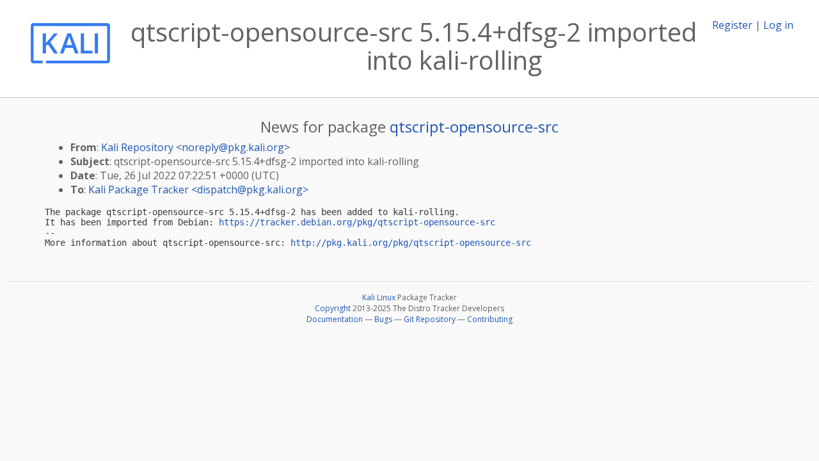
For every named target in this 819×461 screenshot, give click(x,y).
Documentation (334, 319)
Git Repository (430, 319)
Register (732, 25)
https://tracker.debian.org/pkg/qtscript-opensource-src (357, 222)
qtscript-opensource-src (474, 126)
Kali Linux (378, 297)
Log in (778, 25)
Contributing (490, 319)
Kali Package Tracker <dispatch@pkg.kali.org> (198, 189)
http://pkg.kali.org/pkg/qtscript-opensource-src (410, 243)
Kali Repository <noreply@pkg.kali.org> (195, 147)
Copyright (333, 308)
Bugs (383, 319)
